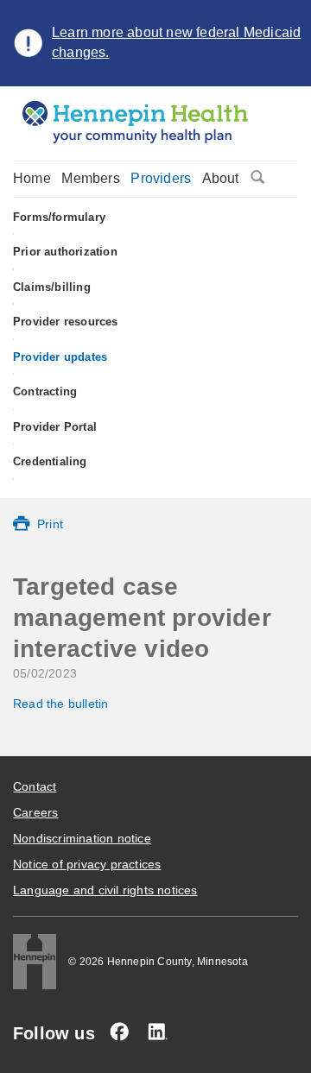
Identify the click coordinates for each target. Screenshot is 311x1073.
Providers (160, 178)
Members (90, 178)
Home (32, 178)
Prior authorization (65, 251)
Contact (34, 786)
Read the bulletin (60, 703)
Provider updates (60, 356)
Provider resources (65, 321)
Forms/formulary (59, 217)
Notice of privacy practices (87, 864)
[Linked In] (157, 1032)
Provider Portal (55, 426)
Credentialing (50, 461)
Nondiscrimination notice (82, 838)
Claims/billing (52, 287)
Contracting (45, 391)
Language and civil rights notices (105, 890)
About (220, 178)
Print (50, 524)
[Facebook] (119, 1032)
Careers (35, 812)
